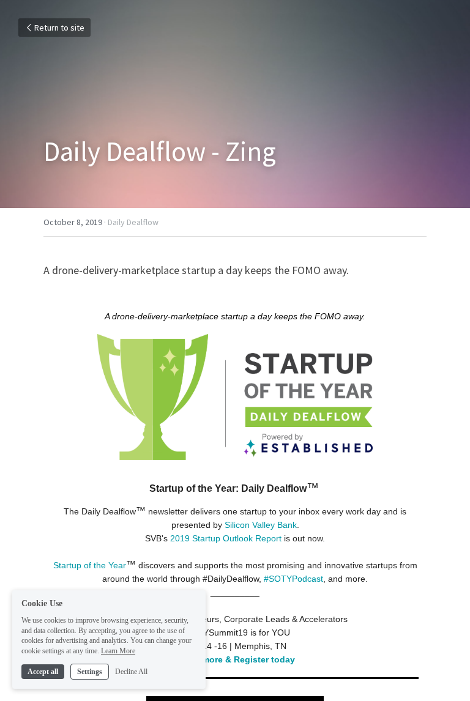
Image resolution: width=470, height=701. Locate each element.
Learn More (118, 651)
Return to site (59, 27)
